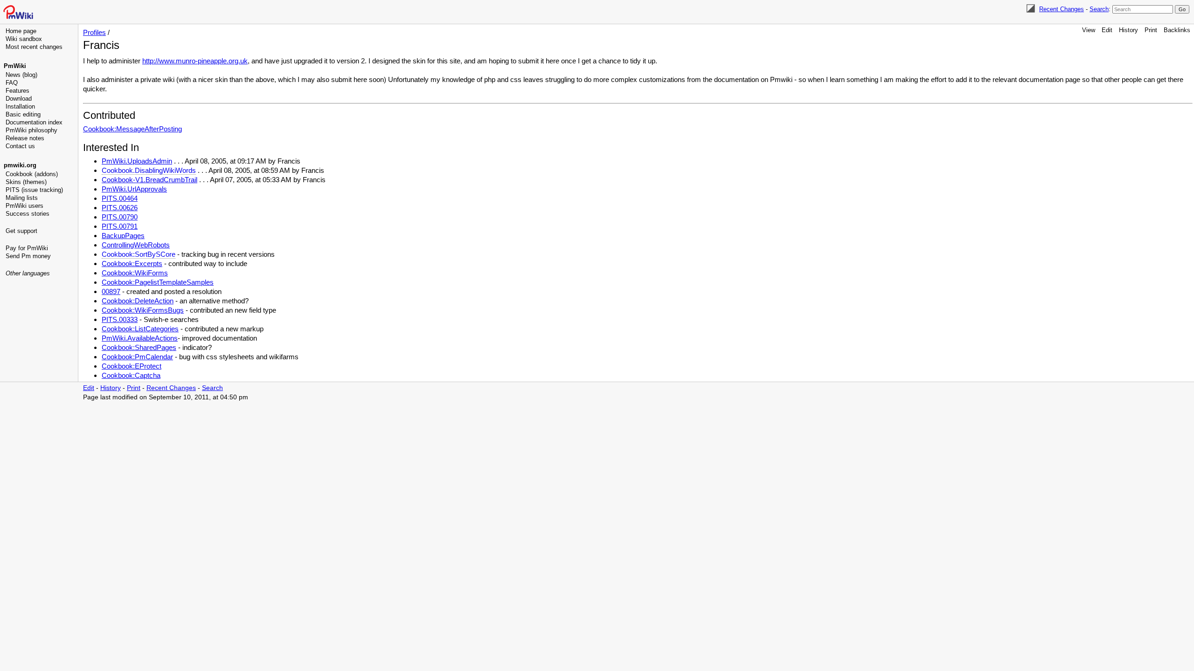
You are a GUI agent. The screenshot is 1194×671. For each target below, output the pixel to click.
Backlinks (1177, 30)
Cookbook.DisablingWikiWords (149, 170)
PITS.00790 (120, 217)
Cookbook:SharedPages (139, 347)
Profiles (94, 32)
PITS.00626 (120, 208)
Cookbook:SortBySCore (138, 254)
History (1128, 30)
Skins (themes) (26, 181)
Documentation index (34, 122)
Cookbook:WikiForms (135, 273)
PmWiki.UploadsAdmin (137, 161)
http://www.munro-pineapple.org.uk (195, 61)
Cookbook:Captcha (131, 375)
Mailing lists (22, 197)
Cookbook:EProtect (131, 366)
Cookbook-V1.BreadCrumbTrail (149, 180)
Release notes (25, 138)
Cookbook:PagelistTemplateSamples (158, 282)
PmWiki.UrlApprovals (134, 189)
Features (17, 90)
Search (1099, 9)
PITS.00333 (120, 319)
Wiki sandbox (24, 38)
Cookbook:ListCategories (140, 329)
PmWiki (15, 65)
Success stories (27, 213)
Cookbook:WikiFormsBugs (143, 310)
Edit (1107, 30)
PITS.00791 (120, 226)
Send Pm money (28, 256)
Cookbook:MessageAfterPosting (132, 129)
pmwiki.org (20, 165)
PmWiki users (24, 205)
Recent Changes (1061, 9)
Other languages (28, 273)
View (1088, 30)
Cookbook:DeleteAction (138, 301)
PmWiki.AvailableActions (140, 338)
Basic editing (23, 114)
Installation (20, 106)
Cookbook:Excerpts (132, 263)
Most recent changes (34, 46)
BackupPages (123, 236)
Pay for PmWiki (27, 248)
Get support (21, 230)
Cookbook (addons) (32, 174)
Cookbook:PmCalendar (137, 357)
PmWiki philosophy (31, 130)
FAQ (12, 82)
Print (1151, 30)
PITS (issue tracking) (34, 189)
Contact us (20, 146)
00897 (111, 291)
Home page (21, 30)
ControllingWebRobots (136, 245)
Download (19, 98)
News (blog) (21, 74)
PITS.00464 (120, 198)
